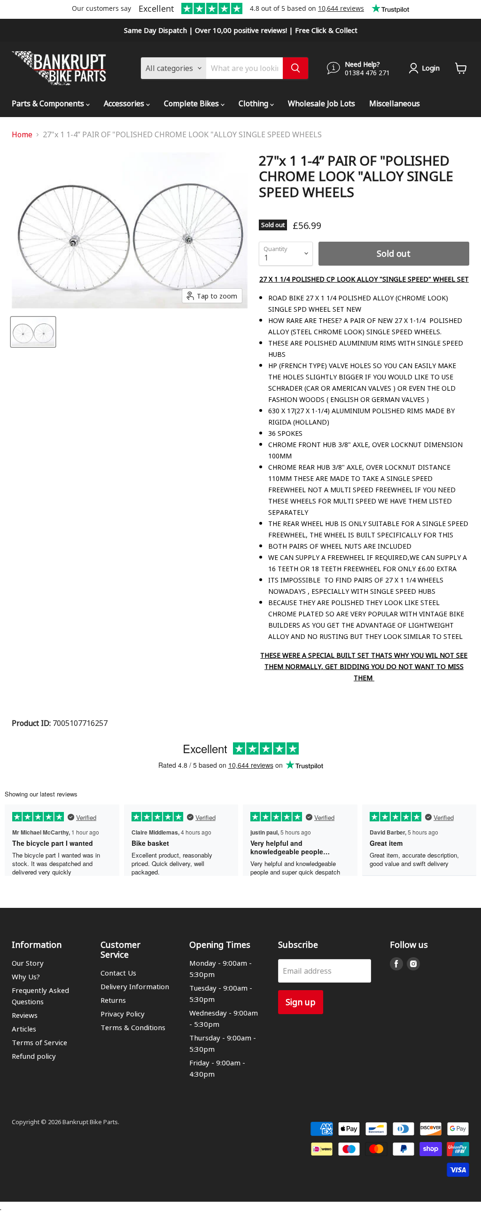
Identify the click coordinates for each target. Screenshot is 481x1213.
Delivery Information (135, 986)
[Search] (295, 68)
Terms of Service (39, 1042)
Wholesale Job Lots (321, 103)
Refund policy (34, 1056)
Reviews (25, 1015)
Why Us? (26, 976)
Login (431, 68)
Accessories (125, 103)
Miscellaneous (394, 103)
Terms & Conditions (133, 1027)
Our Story (28, 963)
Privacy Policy (123, 1013)
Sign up (301, 1001)
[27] (33, 332)
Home (22, 134)
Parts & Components (49, 103)
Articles (24, 1029)
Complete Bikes (192, 103)
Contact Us (118, 973)
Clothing (254, 103)
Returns (113, 1000)
